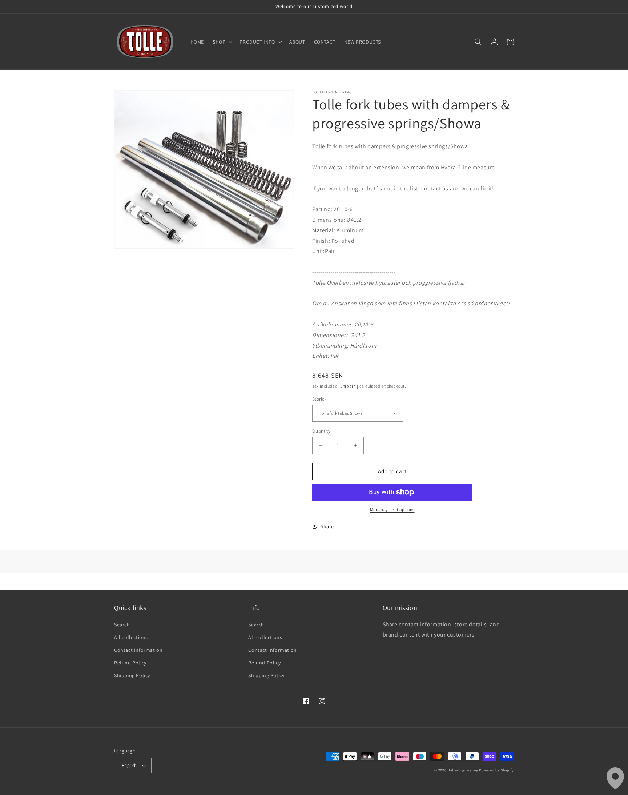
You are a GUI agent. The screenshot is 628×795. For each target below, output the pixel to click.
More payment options (392, 509)
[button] (221, 41)
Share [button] (327, 526)
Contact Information (138, 650)
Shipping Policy (132, 675)
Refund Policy (130, 662)
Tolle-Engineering (463, 770)
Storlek (319, 399)
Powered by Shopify (496, 770)
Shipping (349, 386)
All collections (131, 637)
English (129, 765)
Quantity (321, 431)
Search (122, 624)
